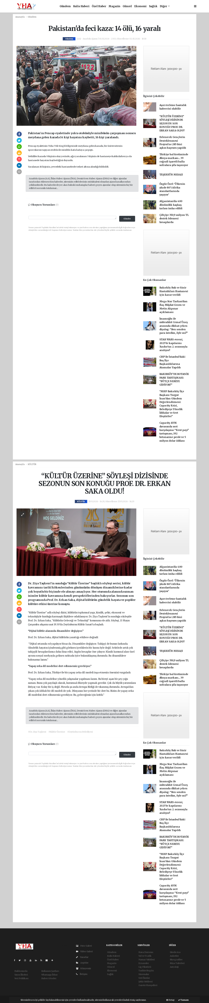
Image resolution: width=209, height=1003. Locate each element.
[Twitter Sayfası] (21, 960)
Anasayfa (20, 17)
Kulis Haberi (81, 6)
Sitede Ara (175, 952)
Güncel (127, 6)
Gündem (65, 6)
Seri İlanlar (144, 978)
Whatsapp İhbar (49, 974)
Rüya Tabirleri (177, 963)
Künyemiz (85, 968)
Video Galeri (86, 951)
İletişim (83, 974)
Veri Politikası (21, 978)
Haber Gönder (48, 978)
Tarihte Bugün (146, 970)
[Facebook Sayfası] (16, 960)
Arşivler (84, 962)
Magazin (114, 6)
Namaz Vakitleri (146, 959)
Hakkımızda (20, 971)
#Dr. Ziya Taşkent (37, 731)
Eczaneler (143, 963)
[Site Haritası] (48, 960)
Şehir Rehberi (145, 981)
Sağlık (153, 6)
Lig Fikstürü (144, 967)
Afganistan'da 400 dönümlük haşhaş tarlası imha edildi (171, 205)
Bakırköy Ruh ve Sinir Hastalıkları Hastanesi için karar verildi (173, 291)
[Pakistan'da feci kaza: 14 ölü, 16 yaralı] (76, 85)
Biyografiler (176, 959)
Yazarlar (83, 957)
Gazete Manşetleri (147, 985)
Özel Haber (99, 6)
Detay (171, 1000)
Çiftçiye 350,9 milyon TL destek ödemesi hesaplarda (174, 219)
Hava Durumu (145, 952)
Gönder (127, 219)
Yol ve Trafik (144, 956)
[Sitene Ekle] (53, 960)
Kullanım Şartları (50, 971)
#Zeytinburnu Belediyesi (80, 731)
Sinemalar (143, 974)
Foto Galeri (86, 945)
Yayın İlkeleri (21, 974)
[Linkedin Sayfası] (37, 960)
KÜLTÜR (32, 464)
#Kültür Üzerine (57, 731)
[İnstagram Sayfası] (26, 960)
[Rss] (42, 960)
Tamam (184, 1000)
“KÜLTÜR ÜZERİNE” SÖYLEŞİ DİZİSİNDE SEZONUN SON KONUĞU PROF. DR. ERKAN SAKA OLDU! (171, 123)
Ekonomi (140, 6)
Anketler (174, 956)
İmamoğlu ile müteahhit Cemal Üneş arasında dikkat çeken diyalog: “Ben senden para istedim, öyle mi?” (173, 325)
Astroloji (174, 967)
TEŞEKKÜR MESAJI (171, 174)
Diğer (164, 6)
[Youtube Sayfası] (32, 960)
